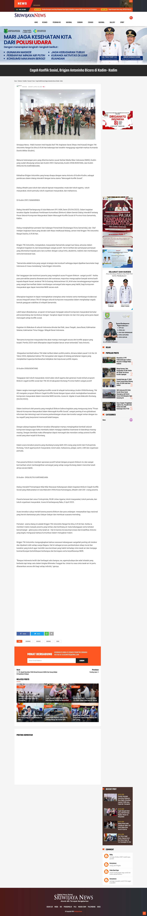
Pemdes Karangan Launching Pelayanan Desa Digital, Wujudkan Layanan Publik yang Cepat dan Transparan (59, 9)
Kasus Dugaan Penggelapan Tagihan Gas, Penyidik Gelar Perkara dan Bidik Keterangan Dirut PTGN (124, 406)
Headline (38, 641)
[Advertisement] (58, 585)
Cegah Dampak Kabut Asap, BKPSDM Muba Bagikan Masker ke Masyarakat (118, 9)
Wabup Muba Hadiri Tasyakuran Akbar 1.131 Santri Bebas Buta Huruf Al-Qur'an (85, 699)
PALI (75, 907)
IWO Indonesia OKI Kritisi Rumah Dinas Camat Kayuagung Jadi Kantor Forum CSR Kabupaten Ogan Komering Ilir (124, 394)
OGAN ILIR (50, 907)
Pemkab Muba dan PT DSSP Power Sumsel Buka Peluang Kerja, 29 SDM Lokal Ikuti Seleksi (125, 382)
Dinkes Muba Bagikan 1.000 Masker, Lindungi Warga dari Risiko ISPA (57, 719)
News (57, 641)
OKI (61, 907)
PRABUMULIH (68, 907)
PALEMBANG (91, 907)
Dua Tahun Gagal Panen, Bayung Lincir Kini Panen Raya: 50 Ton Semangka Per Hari (30, 717)
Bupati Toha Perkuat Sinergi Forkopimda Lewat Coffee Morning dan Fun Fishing (85, 717)
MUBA (56, 907)
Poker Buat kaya (114, 870)
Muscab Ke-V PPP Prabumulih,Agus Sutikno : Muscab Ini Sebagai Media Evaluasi (124, 361)
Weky (111, 855)
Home (36, 22)
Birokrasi (28, 641)
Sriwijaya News (78, 911)
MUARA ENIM (82, 907)
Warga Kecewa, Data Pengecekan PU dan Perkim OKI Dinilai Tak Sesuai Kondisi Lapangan (124, 371)
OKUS (99, 907)
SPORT (122, 22)
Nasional (48, 641)
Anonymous (113, 863)
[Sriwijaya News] (73, 902)
